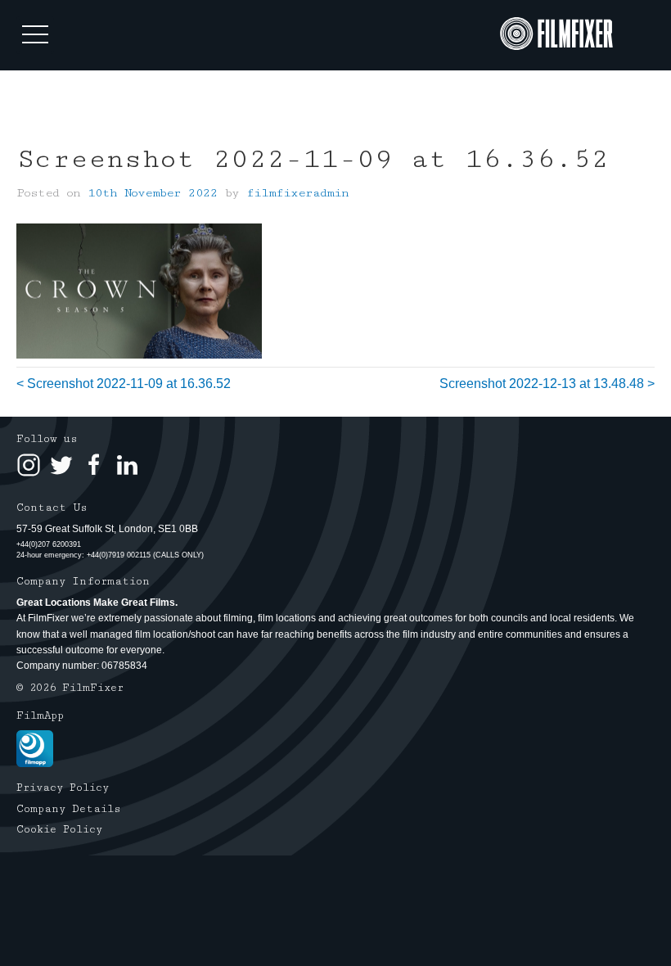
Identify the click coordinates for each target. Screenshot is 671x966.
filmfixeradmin (297, 193)
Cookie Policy (59, 829)
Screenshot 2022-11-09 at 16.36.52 (129, 383)
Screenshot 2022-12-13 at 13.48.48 (541, 383)
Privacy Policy (62, 787)
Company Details (68, 808)
